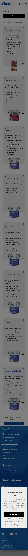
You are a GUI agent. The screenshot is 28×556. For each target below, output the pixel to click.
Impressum (22, 525)
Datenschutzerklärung (11, 525)
